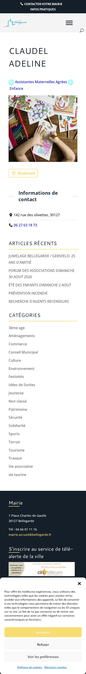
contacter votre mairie (43, 4)
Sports (14, 433)
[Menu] (69, 22)
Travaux (15, 458)
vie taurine (17, 474)
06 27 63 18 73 (25, 225)
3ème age (17, 327)
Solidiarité (17, 425)
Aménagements (22, 335)
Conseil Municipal (23, 352)
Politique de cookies (29, 667)
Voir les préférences (43, 656)
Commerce (18, 344)
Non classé (18, 401)
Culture (15, 360)
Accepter (43, 632)
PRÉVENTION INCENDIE (28, 293)
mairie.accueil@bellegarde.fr (30, 535)
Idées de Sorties (22, 384)
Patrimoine (18, 409)
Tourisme (16, 450)
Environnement (21, 368)
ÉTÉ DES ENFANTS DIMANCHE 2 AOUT (40, 285)
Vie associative (21, 466)
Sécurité (15, 417)
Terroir (14, 442)
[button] (79, 583)
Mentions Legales (55, 667)
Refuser (43, 644)
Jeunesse (16, 393)
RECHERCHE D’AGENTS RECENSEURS (39, 301)
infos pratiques (43, 9)
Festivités (16, 376)
